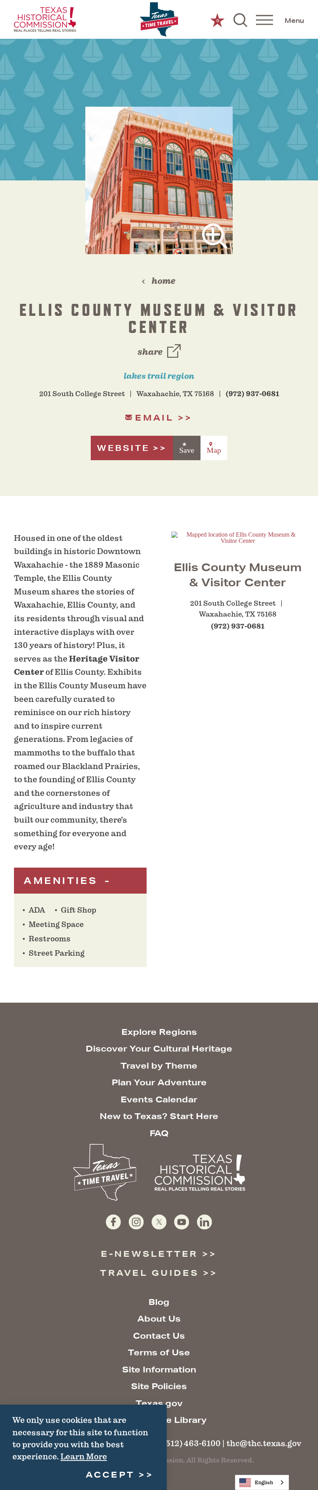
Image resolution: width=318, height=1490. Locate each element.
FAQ (159, 1133)
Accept (110, 1475)
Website (123, 448)
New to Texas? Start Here (159, 1116)
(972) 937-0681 (252, 394)
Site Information (159, 1369)
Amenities (63, 880)
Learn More (83, 1456)
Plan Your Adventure (159, 1082)
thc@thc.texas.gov (263, 1443)
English (264, 1482)
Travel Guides (149, 1273)
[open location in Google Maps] (237, 537)
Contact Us (159, 1336)
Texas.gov (159, 1403)
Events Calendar (159, 1099)
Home (163, 280)
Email (154, 418)
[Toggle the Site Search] (240, 19)
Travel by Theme (159, 1066)
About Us (159, 1319)
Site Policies (159, 1386)
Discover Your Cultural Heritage (159, 1048)
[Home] (159, 19)
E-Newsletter (149, 1254)
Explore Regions (159, 1032)
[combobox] (262, 1482)
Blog (159, 1302)
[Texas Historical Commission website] (45, 19)
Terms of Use (159, 1352)
